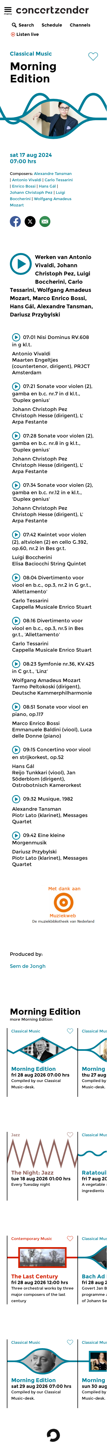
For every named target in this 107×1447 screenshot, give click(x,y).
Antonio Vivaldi (26, 179)
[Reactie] (44, 222)
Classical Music (31, 53)
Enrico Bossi (24, 186)
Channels (80, 25)
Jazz (15, 1134)
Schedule (52, 25)
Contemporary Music (31, 1238)
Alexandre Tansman (53, 173)
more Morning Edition (31, 1019)
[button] (21, 264)
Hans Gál (47, 186)
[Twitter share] (30, 222)
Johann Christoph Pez (31, 192)
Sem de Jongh (28, 966)
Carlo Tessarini (59, 179)
